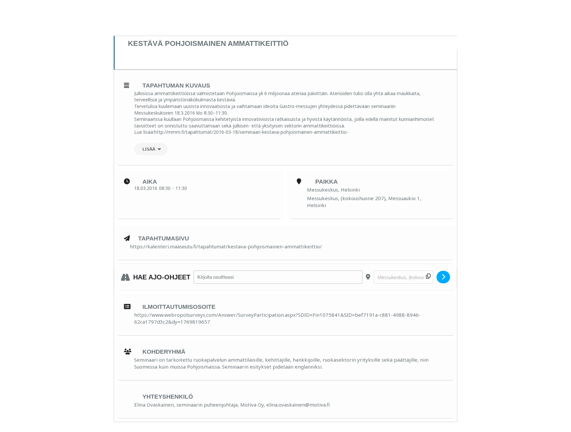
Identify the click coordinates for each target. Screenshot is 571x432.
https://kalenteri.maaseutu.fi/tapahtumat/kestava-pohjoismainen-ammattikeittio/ (226, 246)
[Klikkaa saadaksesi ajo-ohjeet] (443, 277)
